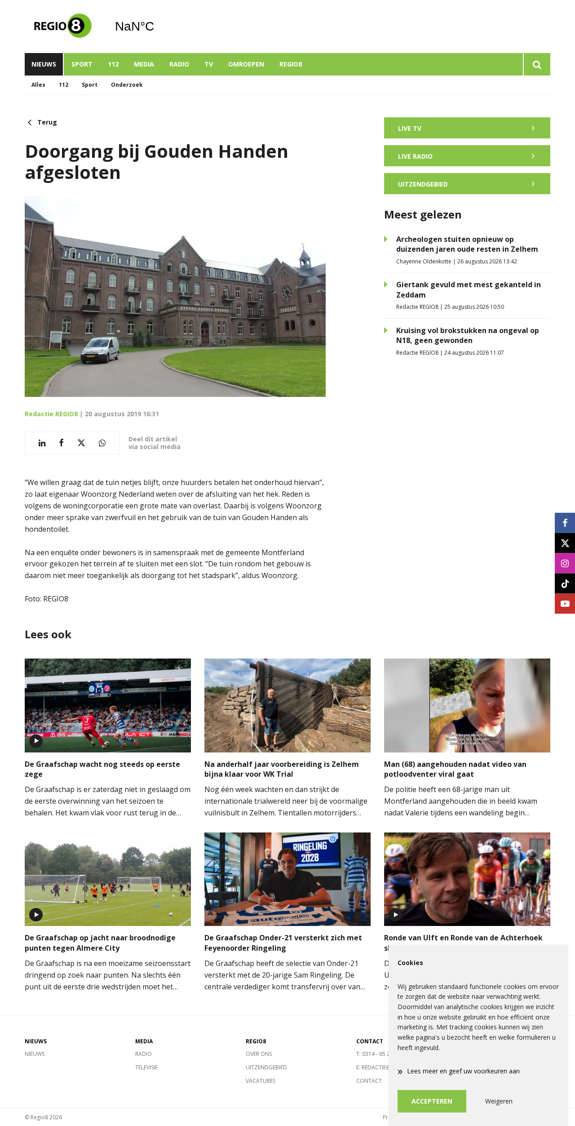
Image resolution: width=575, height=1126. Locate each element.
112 (113, 64)
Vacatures (260, 1081)
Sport (82, 64)
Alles (38, 85)
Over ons (259, 1054)
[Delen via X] (81, 443)
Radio (179, 64)
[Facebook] (565, 522)
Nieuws (43, 64)
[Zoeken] (536, 64)
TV (208, 64)
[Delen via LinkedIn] (42, 443)
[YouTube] (565, 603)
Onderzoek (127, 85)
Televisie (146, 1067)
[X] (565, 543)
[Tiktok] (565, 583)
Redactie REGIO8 (51, 413)
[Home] (63, 26)
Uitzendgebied (266, 1067)
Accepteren (431, 1101)
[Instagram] (565, 563)
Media (144, 64)
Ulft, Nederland (157, 26)
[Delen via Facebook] (61, 443)
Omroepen (246, 64)
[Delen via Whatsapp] (102, 443)
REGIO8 (290, 64)
